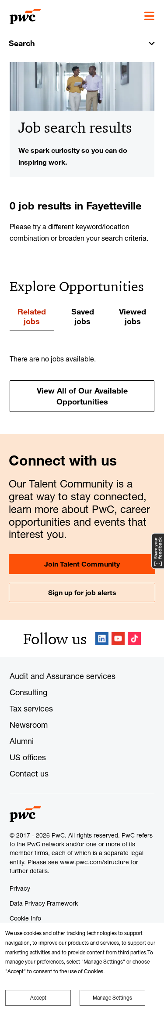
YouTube (118, 638)
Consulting (28, 692)
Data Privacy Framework (44, 903)
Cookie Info (25, 918)
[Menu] (149, 16)
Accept (38, 997)
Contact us (29, 773)
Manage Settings (112, 997)
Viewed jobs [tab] (132, 316)
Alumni (22, 741)
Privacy (20, 888)
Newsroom (29, 724)
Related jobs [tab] (31, 316)
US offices (28, 757)
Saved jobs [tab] (82, 316)
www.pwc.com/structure (94, 862)
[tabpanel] (82, 382)
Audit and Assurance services (62, 676)
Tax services (31, 708)
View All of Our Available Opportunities (82, 396)
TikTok (134, 638)
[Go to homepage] (25, 17)
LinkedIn (101, 638)
